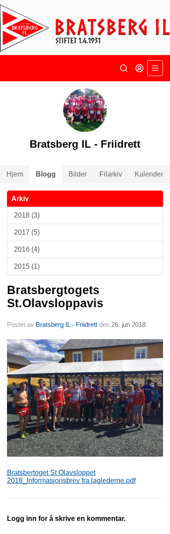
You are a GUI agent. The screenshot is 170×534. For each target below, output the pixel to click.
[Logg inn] (139, 68)
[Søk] (124, 68)
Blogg (46, 174)
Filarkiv (110, 174)
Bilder (77, 174)
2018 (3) (27, 215)
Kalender (149, 174)
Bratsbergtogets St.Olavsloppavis (55, 296)
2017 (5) (27, 232)
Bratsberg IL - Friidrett (66, 324)
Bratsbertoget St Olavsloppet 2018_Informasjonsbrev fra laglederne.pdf (71, 476)
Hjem (15, 174)
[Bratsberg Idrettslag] (85, 27)
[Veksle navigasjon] (155, 68)
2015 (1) (27, 266)
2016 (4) (27, 249)
